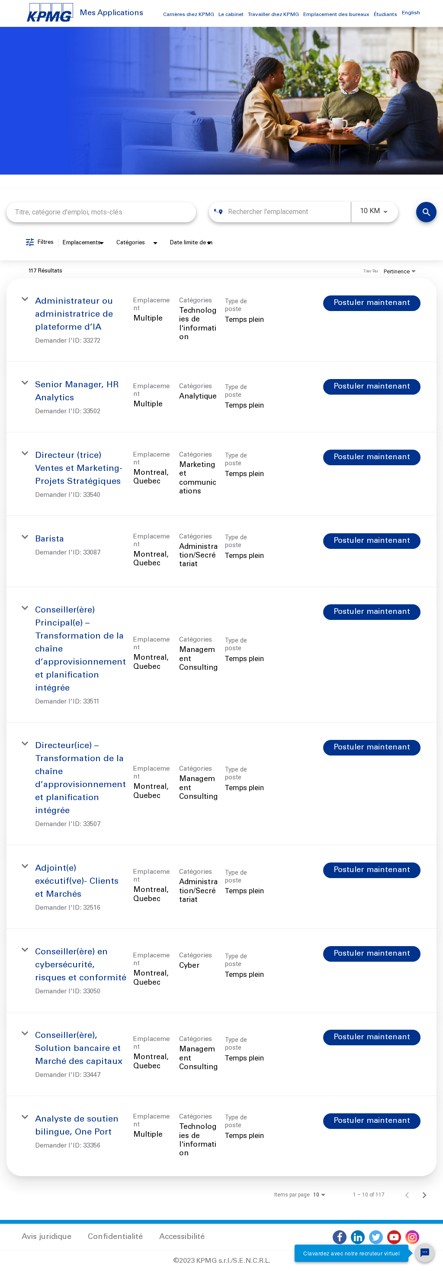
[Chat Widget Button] (424, 1252)
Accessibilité (182, 1237)
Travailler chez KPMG (273, 14)
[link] (221, 320)
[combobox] (101, 212)
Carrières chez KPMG (188, 14)
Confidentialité (115, 1237)
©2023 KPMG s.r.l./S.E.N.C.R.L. (221, 1261)
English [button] (411, 13)
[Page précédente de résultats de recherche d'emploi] (407, 1194)
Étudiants (385, 14)
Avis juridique (46, 1237)
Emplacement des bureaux (336, 14)
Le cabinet (231, 14)
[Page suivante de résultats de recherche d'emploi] (424, 1194)
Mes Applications (111, 13)
